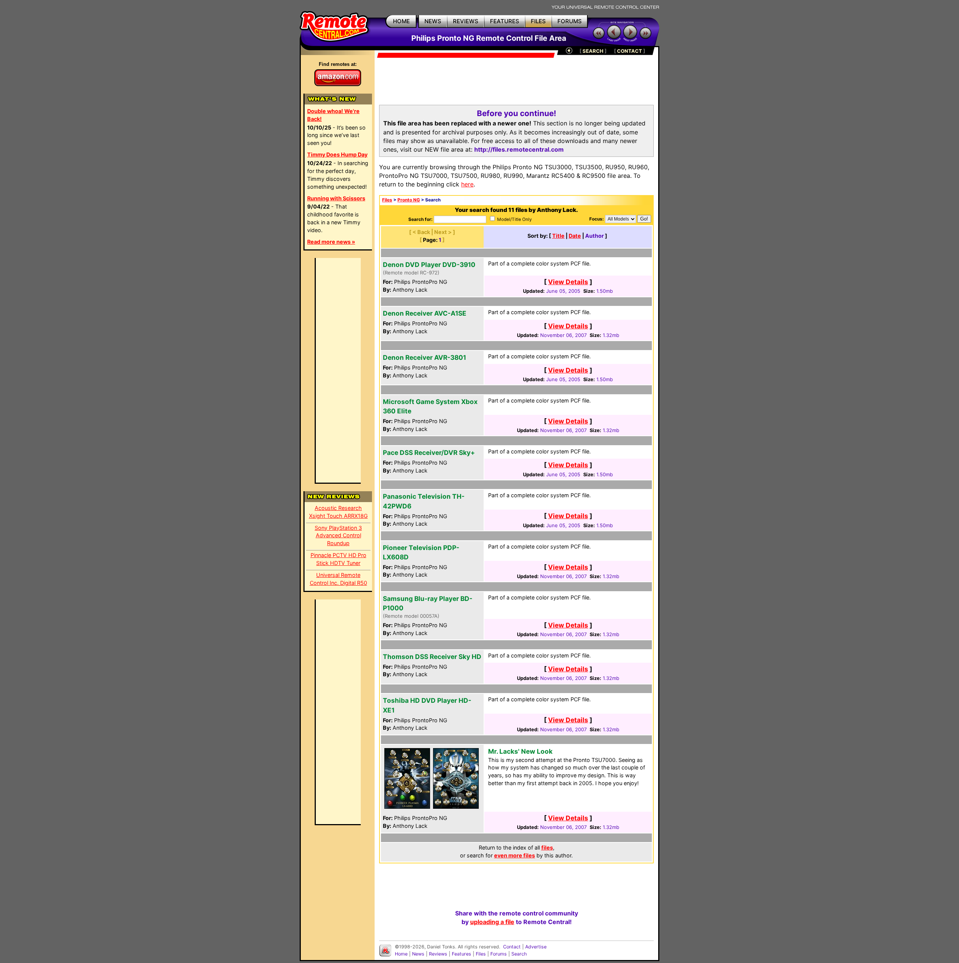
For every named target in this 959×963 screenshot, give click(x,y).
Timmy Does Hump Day (337, 154)
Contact (512, 947)
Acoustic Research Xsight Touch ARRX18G (338, 512)
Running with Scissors (336, 198)
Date (575, 236)
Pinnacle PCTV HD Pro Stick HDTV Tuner (338, 559)
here (467, 184)
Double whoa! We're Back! (333, 115)
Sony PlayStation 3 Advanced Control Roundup (338, 536)
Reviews (438, 954)
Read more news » (331, 242)
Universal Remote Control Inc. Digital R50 (338, 579)
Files (387, 200)
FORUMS (569, 21)
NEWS (432, 21)
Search (519, 954)
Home (401, 954)
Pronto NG (408, 200)
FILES (538, 21)
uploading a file (492, 922)
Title (558, 236)
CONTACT (629, 51)
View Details (568, 282)
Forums (498, 954)
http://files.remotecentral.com (519, 149)
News (418, 954)
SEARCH (593, 51)
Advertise (536, 947)
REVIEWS (465, 21)
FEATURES (504, 21)
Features (461, 954)
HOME (401, 21)
